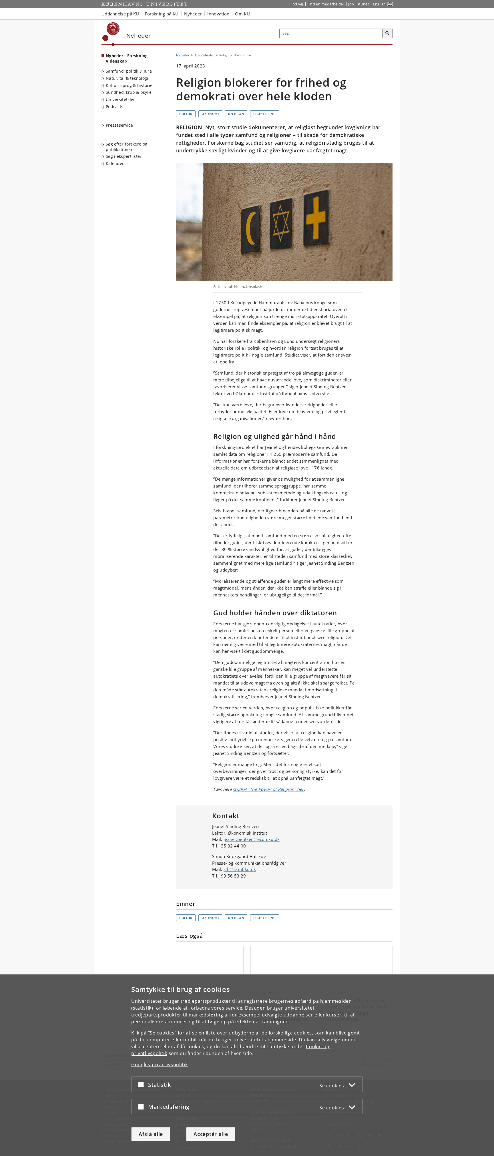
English (379, 4)
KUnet (363, 4)
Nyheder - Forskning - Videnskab (128, 58)
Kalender (115, 163)
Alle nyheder (204, 55)
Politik (185, 114)
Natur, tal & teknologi (127, 78)
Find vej (296, 4)
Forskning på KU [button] (162, 14)
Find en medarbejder (325, 4)
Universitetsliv (120, 99)
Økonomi (210, 114)
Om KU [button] (242, 14)
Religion (236, 114)
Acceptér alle (211, 1134)
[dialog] (247, 1065)
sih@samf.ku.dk (240, 869)
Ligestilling (264, 114)
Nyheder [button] (193, 14)
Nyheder (182, 55)
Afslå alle (151, 1134)
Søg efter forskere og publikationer (126, 146)
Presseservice (119, 125)
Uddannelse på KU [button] (120, 14)
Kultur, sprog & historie (129, 85)
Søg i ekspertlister (124, 156)
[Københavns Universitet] (111, 34)
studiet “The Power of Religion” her (268, 789)
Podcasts (114, 106)
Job (351, 4)
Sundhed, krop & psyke (129, 92)
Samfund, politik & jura (129, 71)
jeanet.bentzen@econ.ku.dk (252, 839)
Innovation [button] (218, 14)
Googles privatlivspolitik (159, 1064)
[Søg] (387, 33)
